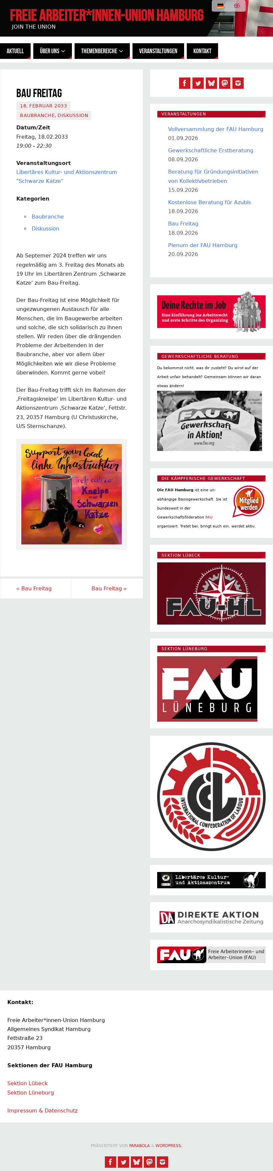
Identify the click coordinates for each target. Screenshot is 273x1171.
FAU (208, 517)
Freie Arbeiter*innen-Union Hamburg (107, 15)
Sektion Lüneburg (30, 1093)
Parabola (139, 1145)
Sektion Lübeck (27, 1083)
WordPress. (168, 1145)
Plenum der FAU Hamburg (202, 245)
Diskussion (73, 115)
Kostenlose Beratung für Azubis (209, 202)
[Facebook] (184, 83)
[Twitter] (198, 83)
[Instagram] (238, 83)
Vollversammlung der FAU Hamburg (215, 129)
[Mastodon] (224, 83)
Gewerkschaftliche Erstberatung (210, 150)
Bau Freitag (34, 588)
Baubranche (37, 115)
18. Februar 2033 (43, 105)
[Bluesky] (211, 83)
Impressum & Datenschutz (42, 1110)
